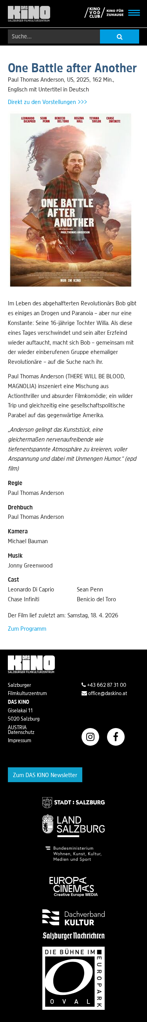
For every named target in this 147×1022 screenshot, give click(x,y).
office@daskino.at (107, 693)
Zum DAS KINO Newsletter (45, 775)
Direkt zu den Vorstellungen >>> (47, 102)
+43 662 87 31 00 (106, 684)
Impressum (19, 740)
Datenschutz (21, 731)
